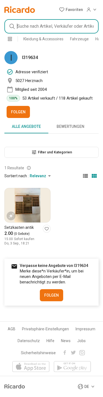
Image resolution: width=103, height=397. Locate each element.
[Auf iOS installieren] (30, 367)
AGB (11, 329)
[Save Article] (47, 229)
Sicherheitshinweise (38, 353)
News (66, 341)
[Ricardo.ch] (19, 9)
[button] (71, 10)
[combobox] (51, 26)
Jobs (81, 341)
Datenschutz (29, 341)
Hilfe (50, 341)
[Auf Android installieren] (72, 367)
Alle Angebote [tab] (26, 126)
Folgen (18, 112)
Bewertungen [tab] (70, 126)
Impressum (85, 329)
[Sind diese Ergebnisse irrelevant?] (28, 167)
